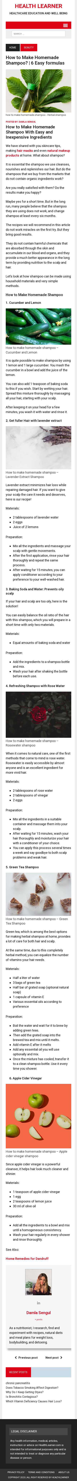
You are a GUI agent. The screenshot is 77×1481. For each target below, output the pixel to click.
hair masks (25, 150)
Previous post (28, 1357)
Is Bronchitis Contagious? (22, 1396)
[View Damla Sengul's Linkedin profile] (38, 1303)
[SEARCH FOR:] (38, 33)
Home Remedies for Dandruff (27, 1258)
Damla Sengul (27, 122)
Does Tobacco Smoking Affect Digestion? (32, 1387)
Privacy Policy (16, 1472)
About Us (63, 1472)
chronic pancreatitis (18, 1383)
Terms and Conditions (41, 1472)
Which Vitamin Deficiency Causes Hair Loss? (34, 1401)
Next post (52, 1357)
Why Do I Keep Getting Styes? (25, 1392)
